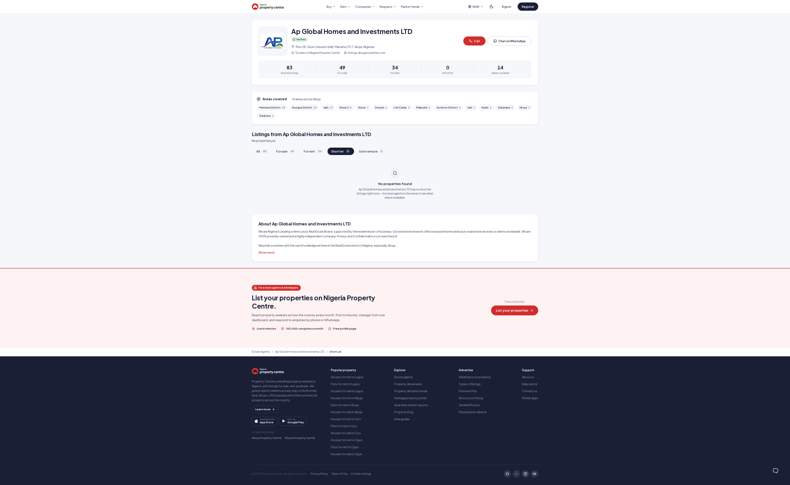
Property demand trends (411, 391)
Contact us (529, 391)
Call (477, 41)
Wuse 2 (345, 107)
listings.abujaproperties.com (366, 52)
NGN (476, 6)
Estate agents (403, 377)
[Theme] (491, 6)
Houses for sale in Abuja (346, 412)
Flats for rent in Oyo (344, 426)
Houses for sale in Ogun (346, 454)
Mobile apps (530, 398)
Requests (386, 6)
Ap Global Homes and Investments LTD (299, 351)
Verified (301, 39)
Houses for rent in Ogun (346, 440)
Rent (343, 6)
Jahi (471, 107)
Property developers (408, 384)
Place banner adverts (473, 412)
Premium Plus (468, 391)
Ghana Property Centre (300, 438)
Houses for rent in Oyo (346, 419)
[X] (516, 474)
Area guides (402, 419)
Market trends (410, 6)
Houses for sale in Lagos (347, 391)
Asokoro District (449, 107)
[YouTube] (534, 474)
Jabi (328, 107)
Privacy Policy (319, 473)
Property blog (403, 412)
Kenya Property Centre (266, 438)
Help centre (529, 384)
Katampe (505, 107)
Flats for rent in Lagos (345, 384)
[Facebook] (507, 474)
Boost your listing (471, 398)
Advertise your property (475, 377)
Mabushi (423, 107)
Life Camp (402, 107)
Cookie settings (361, 473)
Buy (329, 6)
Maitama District (272, 107)
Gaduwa (266, 115)
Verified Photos (469, 405)
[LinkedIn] (525, 474)
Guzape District (304, 107)
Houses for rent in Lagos (347, 377)
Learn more (263, 409)
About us (528, 377)
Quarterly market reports (411, 405)
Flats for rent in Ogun (345, 447)
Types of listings (470, 384)
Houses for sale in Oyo (346, 433)
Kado (486, 107)
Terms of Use (339, 473)
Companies (363, 6)
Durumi (381, 107)
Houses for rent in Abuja (346, 398)
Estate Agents (261, 351)
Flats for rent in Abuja (345, 405)
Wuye (524, 107)
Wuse (363, 107)
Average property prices (410, 398)
